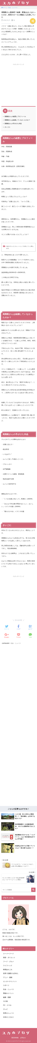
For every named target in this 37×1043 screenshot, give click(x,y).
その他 (5, 1001)
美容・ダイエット (9, 957)
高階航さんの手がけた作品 (13, 123)
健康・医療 (7, 997)
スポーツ (6, 985)
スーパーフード (8, 953)
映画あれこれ (7, 969)
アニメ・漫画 (7, 977)
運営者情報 (14, 1037)
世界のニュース (8, 1013)
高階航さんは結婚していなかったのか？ (17, 120)
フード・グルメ (8, 961)
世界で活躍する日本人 (10, 973)
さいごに (7, 127)
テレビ (5, 1009)
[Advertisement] (18, 84)
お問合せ (23, 1037)
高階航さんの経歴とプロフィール (15, 116)
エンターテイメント (10, 981)
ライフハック (7, 965)
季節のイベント (8, 993)
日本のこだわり (8, 1017)
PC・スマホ (7, 1005)
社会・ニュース (16, 643)
